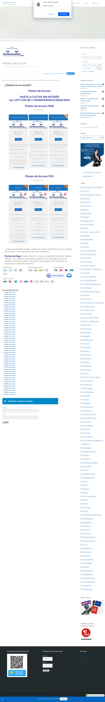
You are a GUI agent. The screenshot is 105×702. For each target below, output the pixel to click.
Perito (85, 504)
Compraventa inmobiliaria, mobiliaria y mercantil (91, 269)
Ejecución (86, 358)
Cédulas (86, 236)
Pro (8, 695)
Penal (85, 500)
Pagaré (85, 489)
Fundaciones (88, 392)
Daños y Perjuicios (90, 321)
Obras (85, 481)
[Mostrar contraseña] (100, 65)
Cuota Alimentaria (90, 317)
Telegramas (87, 574)
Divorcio (86, 344)
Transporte (87, 589)
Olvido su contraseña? (88, 71)
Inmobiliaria (87, 425)
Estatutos (86, 370)
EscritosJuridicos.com (9, 2)
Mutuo (85, 470)
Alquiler (85, 217)
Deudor (85, 351)
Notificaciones (88, 474)
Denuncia (86, 325)
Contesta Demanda (91, 284)
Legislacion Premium (31, 66)
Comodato (87, 262)
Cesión (85, 243)
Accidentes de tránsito (92, 187)
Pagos (85, 492)
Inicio (3, 695)
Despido (86, 336)
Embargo (86, 355)
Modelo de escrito (10, 292)
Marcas (85, 455)
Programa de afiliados (86, 654)
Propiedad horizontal (91, 515)
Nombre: (4, 407)
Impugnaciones (89, 418)
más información (39, 110)
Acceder (38, 695)
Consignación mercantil (93, 303)
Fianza (85, 373)
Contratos (86, 288)
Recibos (86, 530)
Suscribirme (63, 14)
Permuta (86, 507)
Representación (89, 537)
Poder (85, 511)
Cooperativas (88, 310)
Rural (84, 545)
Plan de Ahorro (89, 496)
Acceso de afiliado (86, 660)
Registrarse (84, 658)
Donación (86, 347)
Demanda (87, 329)
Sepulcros (87, 552)
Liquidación (87, 437)
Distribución (87, 340)
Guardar (71, 73)
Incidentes (87, 411)
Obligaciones (88, 478)
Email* (4, 414)
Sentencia (87, 548)
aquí (21, 80)
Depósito (86, 332)
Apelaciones (88, 221)
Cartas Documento (91, 232)
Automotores (88, 224)
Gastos (85, 399)
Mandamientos (89, 451)
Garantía (86, 396)
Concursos (87, 299)
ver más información (18, 167)
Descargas (31, 695)
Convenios (87, 314)
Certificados (87, 239)
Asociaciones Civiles (91, 195)
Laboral (85, 429)
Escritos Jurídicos (8, 40)
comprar (63, 699)
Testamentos (88, 578)
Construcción (88, 306)
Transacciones (88, 582)
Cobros (85, 247)
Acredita (86, 198)
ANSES (85, 191)
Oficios (85, 485)
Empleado (87, 366)
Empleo (86, 362)
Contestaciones (89, 280)
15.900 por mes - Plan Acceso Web (49, 699)
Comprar (18, 139)
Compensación (89, 250)
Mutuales (86, 466)
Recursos (86, 533)
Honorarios (87, 407)
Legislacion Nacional (19, 66)
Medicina (86, 459)
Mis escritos (47, 73)
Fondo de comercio (91, 377)
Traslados (86, 585)
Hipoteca (86, 403)
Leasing (86, 433)
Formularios (87, 381)
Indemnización (89, 414)
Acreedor (86, 202)
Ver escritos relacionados (57, 73)
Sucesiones (87, 571)
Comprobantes (89, 276)
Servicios (86, 556)
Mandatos (87, 448)
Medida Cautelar (90, 463)
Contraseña (86, 61)
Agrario (85, 210)
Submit (6, 422)
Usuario (85, 53)
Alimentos (87, 213)
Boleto (85, 228)
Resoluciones (88, 541)
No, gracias (51, 14)
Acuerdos (86, 206)
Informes (86, 422)
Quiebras (86, 526)
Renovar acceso (21, 695)
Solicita (85, 567)
